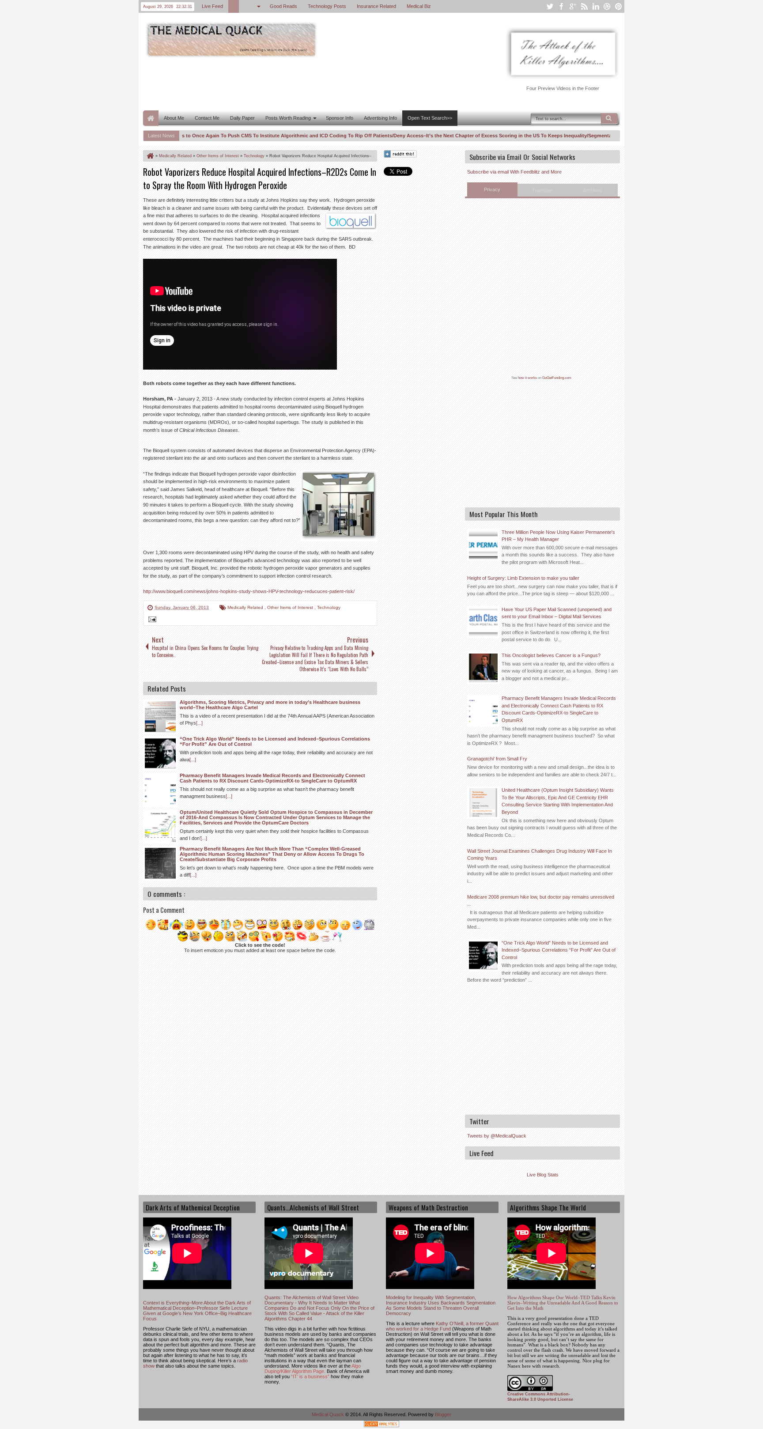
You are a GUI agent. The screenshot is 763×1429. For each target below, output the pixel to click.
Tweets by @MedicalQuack (496, 1135)
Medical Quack (328, 1414)
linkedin (595, 6)
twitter (549, 6)
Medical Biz (419, 6)
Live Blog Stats (543, 1174)
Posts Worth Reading (288, 118)
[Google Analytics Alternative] (381, 1425)
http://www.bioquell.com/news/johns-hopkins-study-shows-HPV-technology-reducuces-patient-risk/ (249, 591)
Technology (328, 607)
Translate (542, 190)
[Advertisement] (304, 83)
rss (584, 6)
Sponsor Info (339, 118)
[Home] (149, 155)
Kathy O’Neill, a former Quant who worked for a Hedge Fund (442, 1326)
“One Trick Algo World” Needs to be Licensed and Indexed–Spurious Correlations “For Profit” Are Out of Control (559, 950)
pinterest (618, 6)
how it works (527, 378)
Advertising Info (380, 118)
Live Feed (212, 6)
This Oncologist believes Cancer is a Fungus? (551, 655)
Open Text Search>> (430, 118)
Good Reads (283, 6)
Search (609, 118)
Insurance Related (376, 6)
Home (151, 118)
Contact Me (207, 118)
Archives (592, 190)
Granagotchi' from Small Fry (497, 758)
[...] (199, 723)
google (572, 6)
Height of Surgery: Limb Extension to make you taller (523, 578)
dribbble (607, 6)
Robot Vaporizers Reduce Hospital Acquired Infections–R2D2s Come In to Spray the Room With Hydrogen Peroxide (259, 178)
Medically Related (245, 607)
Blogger (443, 1414)
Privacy (492, 189)
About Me (174, 118)
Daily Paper (242, 118)
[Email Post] (151, 620)
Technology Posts (327, 6)
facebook (561, 6)
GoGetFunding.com (556, 378)
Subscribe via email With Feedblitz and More (514, 171)
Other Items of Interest (290, 607)
